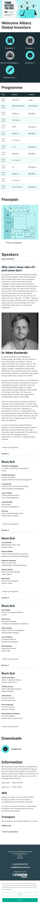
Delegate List (16, 749)
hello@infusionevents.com (21, 867)
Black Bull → (32, 113)
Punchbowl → (32, 127)
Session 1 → (16, 113)
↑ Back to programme (13, 243)
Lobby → (31, 100)
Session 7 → (16, 173)
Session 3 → (16, 133)
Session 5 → (16, 153)
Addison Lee (6, 825)
